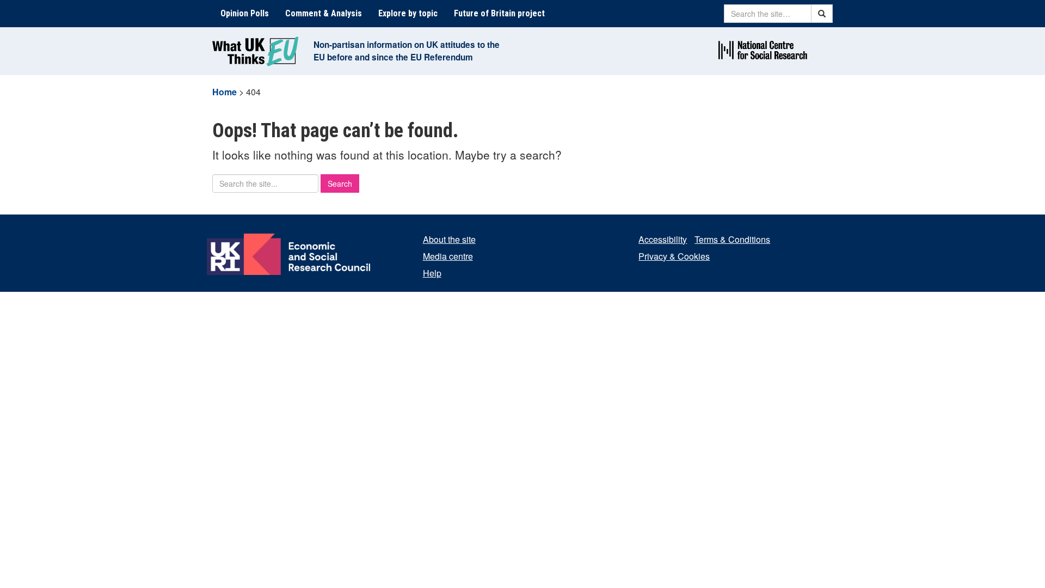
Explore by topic (408, 13)
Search (340, 183)
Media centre (448, 256)
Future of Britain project (499, 13)
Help (432, 273)
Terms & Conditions (732, 239)
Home (224, 91)
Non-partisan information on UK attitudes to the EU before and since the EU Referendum (407, 51)
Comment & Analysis (323, 13)
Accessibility (662, 239)
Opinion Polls (244, 13)
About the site (449, 239)
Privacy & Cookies (674, 256)
